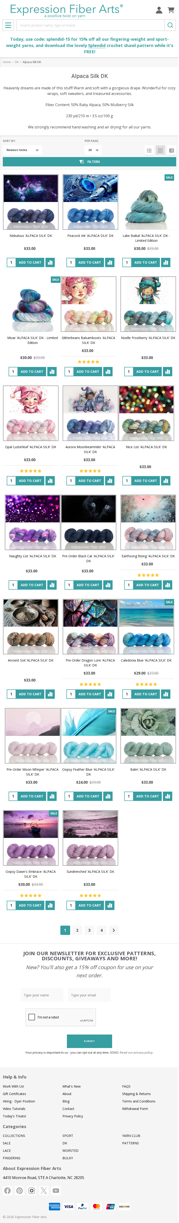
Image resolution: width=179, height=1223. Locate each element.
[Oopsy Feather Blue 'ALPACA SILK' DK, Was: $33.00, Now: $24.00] (88, 735)
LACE (7, 1150)
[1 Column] (149, 150)
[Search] (170, 25)
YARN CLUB (131, 1135)
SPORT (67, 1135)
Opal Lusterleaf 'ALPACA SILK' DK (30, 447)
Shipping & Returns (136, 1094)
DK (64, 1143)
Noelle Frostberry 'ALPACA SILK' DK (148, 338)
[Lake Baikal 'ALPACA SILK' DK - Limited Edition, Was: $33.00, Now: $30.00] (146, 202)
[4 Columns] (160, 150)
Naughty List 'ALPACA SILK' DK (32, 556)
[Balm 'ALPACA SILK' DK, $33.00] (148, 735)
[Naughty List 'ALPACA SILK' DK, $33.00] (32, 522)
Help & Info (15, 1077)
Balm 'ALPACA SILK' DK (148, 769)
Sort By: (9, 141)
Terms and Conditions (138, 1101)
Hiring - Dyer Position (19, 1101)
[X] (43, 1190)
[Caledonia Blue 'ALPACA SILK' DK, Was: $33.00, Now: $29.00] (146, 626)
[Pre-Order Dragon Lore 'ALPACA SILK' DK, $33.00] (90, 626)
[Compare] (50, 262)
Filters (93, 161)
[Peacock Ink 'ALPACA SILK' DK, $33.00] (90, 202)
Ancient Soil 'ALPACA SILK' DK (30, 660)
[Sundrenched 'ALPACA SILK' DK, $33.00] (90, 838)
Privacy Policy (72, 1116)
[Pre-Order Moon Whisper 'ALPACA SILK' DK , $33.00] (32, 735)
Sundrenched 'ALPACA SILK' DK (90, 871)
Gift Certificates (14, 1094)
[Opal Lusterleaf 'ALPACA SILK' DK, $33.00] (31, 413)
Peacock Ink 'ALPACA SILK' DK (90, 235)
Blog (65, 1101)
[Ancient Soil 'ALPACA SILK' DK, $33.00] (31, 626)
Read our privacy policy (136, 1052)
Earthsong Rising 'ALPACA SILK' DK (148, 556)
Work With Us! (13, 1086)
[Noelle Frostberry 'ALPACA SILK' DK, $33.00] (148, 304)
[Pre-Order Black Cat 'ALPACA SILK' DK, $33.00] (88, 522)
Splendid (97, 45)
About (67, 1094)
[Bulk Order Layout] (171, 150)
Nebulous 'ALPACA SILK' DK (31, 235)
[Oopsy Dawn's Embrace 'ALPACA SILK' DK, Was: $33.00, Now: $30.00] (31, 838)
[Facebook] (7, 1190)
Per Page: (92, 141)
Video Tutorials (14, 1108)
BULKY (67, 1158)
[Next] (114, 930)
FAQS (126, 1086)
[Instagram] (31, 1190)
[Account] (159, 10)
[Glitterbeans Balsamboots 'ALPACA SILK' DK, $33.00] (88, 304)
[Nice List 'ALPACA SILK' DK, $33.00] (146, 413)
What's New (71, 1086)
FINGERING (11, 1158)
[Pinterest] (19, 1190)
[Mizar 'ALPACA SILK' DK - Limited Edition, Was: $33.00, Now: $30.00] (32, 304)
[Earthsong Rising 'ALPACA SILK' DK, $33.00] (148, 522)
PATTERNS (130, 1143)
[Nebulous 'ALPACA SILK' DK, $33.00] (31, 202)
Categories (14, 1126)
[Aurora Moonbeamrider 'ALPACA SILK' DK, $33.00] (90, 413)
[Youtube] (56, 1190)
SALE (6, 1143)
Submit (89, 1041)
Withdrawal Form (135, 1108)
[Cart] (171, 10)
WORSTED (70, 1150)
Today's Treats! (14, 1116)
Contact (68, 1108)
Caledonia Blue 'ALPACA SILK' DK (146, 660)
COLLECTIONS (14, 1135)
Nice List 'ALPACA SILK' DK (146, 447)
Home (7, 62)
